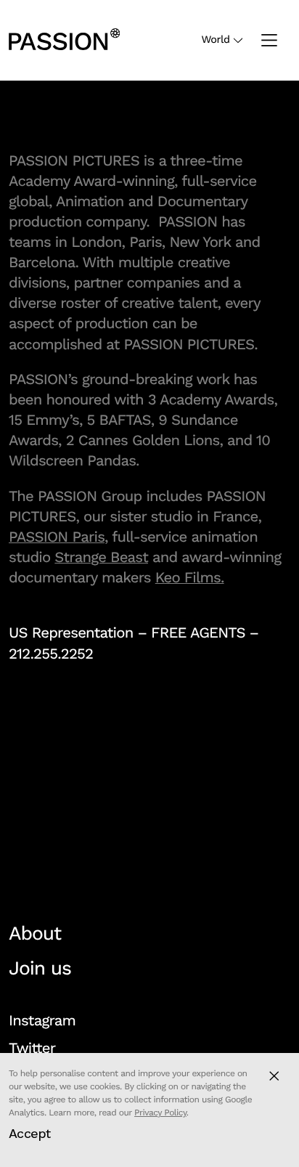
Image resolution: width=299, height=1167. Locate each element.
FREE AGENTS (198, 632)
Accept (30, 1133)
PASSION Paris (57, 536)
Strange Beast (101, 557)
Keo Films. (189, 577)
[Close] (274, 1076)
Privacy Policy (160, 1112)
